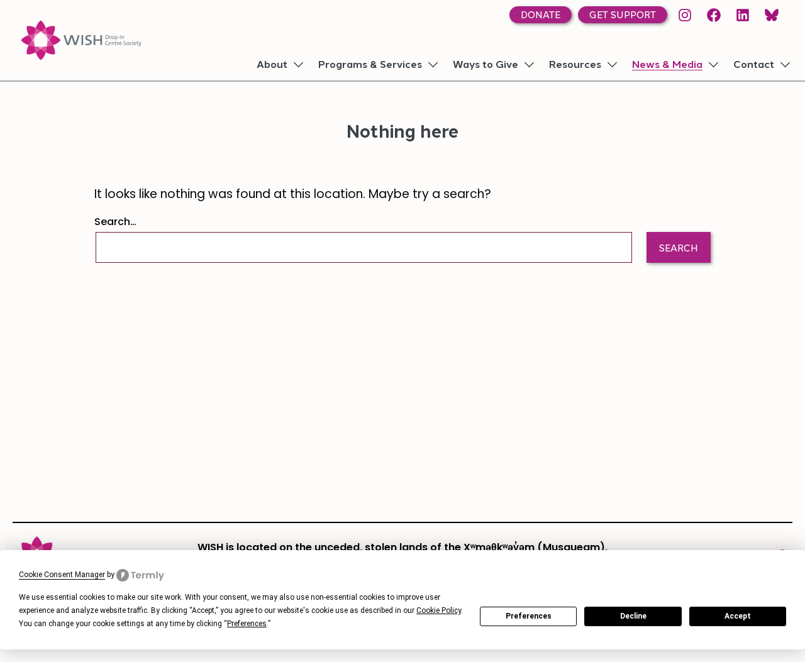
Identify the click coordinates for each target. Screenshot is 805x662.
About (272, 65)
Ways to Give (485, 65)
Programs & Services (370, 65)
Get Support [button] (622, 16)
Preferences (529, 616)
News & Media (667, 65)
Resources (575, 65)
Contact (753, 65)
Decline (633, 616)
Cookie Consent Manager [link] (62, 574)
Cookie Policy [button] (438, 610)
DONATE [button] (540, 16)
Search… (115, 223)
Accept (737, 616)
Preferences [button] (247, 623)
